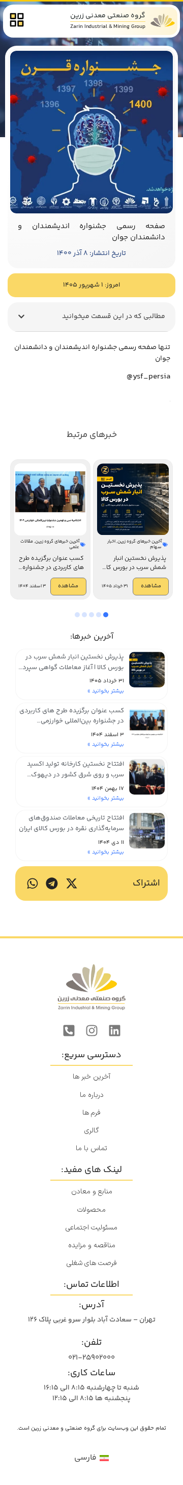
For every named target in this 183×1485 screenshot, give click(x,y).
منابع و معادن (91, 1191)
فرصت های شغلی (92, 1263)
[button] (21, 316)
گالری (91, 1130)
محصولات (91, 1210)
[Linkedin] (114, 1030)
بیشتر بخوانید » (105, 691)
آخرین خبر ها (91, 1076)
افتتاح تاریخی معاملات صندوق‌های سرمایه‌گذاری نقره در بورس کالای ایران (71, 823)
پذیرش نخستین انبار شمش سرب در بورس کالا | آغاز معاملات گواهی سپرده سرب (71, 667)
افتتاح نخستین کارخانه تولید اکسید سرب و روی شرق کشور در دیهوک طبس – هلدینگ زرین (75, 775)
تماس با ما (91, 1148)
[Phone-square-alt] (68, 1030)
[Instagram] (91, 1030)
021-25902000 (91, 1358)
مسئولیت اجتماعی (91, 1227)
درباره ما (92, 1095)
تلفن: (91, 1343)
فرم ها (91, 1113)
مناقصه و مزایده (91, 1245)
